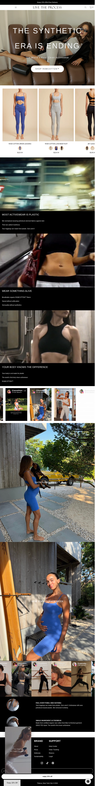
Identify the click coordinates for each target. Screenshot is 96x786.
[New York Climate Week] (47, 601)
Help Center (53, 746)
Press (36, 750)
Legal (51, 756)
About (36, 746)
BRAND (38, 741)
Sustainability (38, 756)
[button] (22, 404)
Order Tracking (54, 750)
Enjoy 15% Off (47, 776)
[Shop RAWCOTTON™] (47, 482)
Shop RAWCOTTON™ (47, 69)
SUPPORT (55, 741)
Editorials (37, 753)
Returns (51, 753)
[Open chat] (88, 781)
